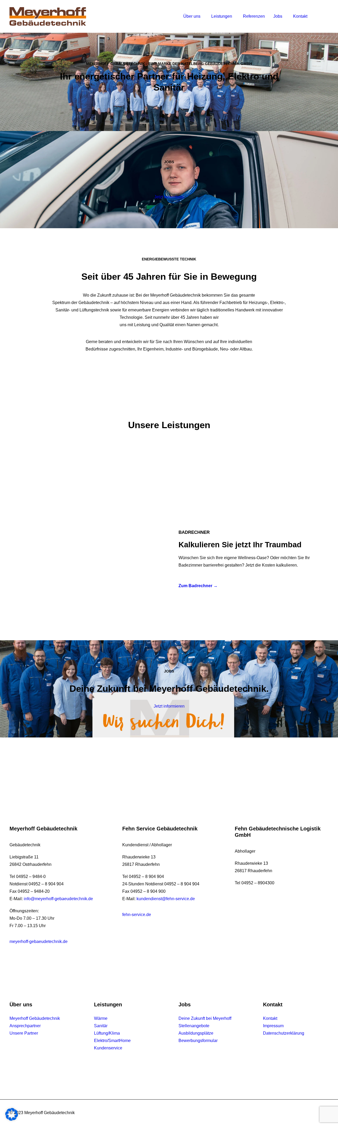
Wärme (100, 1018)
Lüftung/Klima (107, 1033)
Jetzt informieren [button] (169, 706)
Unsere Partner (24, 1033)
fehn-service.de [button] (136, 914)
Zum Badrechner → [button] (198, 585)
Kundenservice (108, 1048)
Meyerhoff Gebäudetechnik (35, 1018)
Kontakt (300, 16)
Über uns (191, 16)
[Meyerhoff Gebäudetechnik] (48, 16)
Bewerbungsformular (198, 1040)
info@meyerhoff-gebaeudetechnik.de (58, 898)
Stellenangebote (194, 1026)
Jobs (277, 16)
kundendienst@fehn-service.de (166, 898)
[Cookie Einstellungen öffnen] (11, 1119)
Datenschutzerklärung (283, 1033)
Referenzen (254, 16)
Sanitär (100, 1026)
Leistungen (221, 16)
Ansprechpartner (25, 1026)
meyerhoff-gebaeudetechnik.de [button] (39, 941)
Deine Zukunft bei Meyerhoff (205, 1018)
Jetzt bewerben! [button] (169, 197)
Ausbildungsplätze (196, 1033)
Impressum (273, 1026)
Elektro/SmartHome (112, 1040)
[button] (317, 16)
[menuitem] (193, 16)
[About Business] (89, 559)
